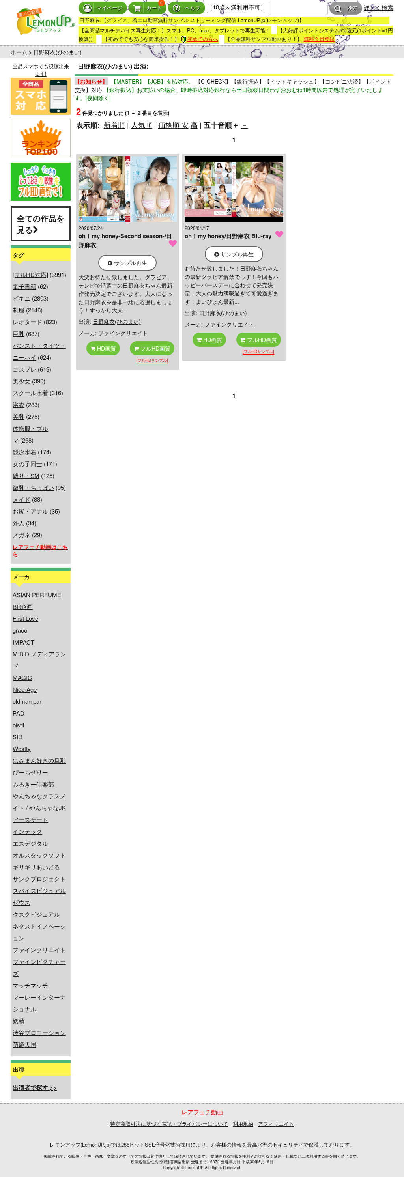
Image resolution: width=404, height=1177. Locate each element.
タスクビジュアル (36, 914)
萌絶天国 (24, 1044)
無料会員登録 (319, 39)
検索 (352, 8)
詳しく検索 (378, 7)
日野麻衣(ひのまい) (117, 321)
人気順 (141, 125)
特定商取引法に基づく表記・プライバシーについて (169, 1123)
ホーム (19, 52)
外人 (18, 523)
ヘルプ (192, 8)
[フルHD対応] (30, 274)
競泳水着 (24, 452)
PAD (18, 713)
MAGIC (22, 677)
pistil (18, 725)
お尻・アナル (30, 511)
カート (154, 8)
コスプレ (24, 369)
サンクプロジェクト (39, 878)
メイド (21, 499)
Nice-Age (25, 689)
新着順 (114, 125)
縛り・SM (26, 475)
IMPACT (23, 642)
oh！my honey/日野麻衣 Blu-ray (228, 236)
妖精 (18, 1020)
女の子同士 (27, 464)
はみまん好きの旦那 (39, 760)
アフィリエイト (276, 1123)
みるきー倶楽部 (33, 784)
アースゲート (30, 819)
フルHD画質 (154, 348)
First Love (25, 618)
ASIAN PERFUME (37, 594)
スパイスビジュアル (39, 890)
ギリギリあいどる (36, 867)
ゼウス (21, 902)
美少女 (21, 381)
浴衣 (18, 404)
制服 (18, 310)
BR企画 (23, 606)
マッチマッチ (30, 985)
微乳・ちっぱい (33, 487)
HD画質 (105, 348)
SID (17, 736)
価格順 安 (173, 125)
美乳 (18, 416)
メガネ (21, 535)
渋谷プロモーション (39, 1032)
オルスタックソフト (39, 855)
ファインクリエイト (39, 949)
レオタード (27, 322)
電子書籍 (24, 286)
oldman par (27, 701)
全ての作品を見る (40, 223)
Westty (22, 748)
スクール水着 (30, 393)
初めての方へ (202, 39)
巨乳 (18, 333)
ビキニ (21, 298)
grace (20, 630)
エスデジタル (30, 843)
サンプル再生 (129, 263)
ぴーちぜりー (30, 772)
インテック (27, 831)
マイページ (109, 8)
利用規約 (243, 1123)
